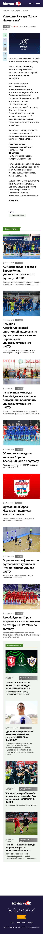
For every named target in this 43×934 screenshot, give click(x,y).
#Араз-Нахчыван (17, 216)
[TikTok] (33, 910)
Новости (15, 26)
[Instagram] (27, 910)
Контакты (21, 922)
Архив (30, 922)
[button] (5, 35)
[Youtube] (10, 910)
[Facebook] (16, 910)
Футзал (6, 26)
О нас (12, 922)
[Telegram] (21, 910)
